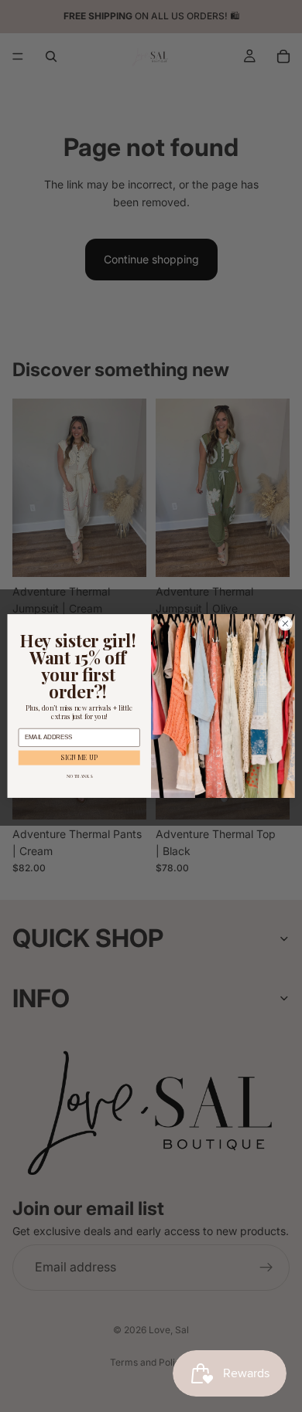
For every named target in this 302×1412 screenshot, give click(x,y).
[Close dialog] (285, 623)
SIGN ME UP (79, 757)
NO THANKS (79, 776)
